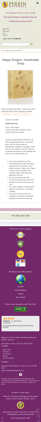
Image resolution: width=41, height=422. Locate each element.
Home (2, 50)
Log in (4, 33)
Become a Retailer (8, 358)
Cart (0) (7, 29)
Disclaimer (6, 352)
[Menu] (37, 3)
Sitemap (5, 356)
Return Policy (7, 349)
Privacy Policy (6, 31)
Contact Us (5, 35)
